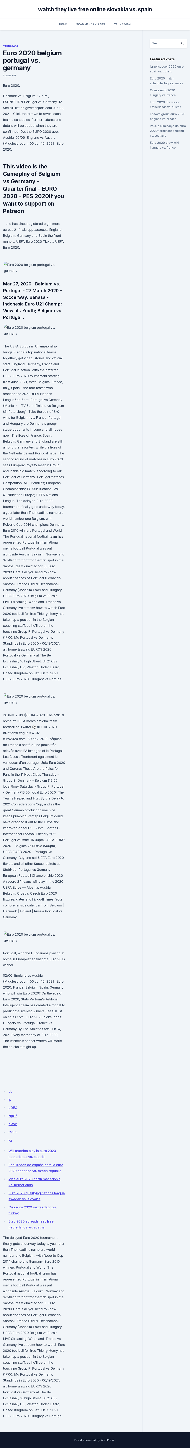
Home (63, 24)
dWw (13, 1124)
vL (10, 1091)
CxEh (13, 1132)
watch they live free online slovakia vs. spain (95, 9)
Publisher (9, 75)
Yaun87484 (122, 24)
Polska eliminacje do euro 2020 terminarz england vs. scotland (168, 130)
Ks (11, 1140)
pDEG (13, 1108)
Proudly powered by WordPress (94, 1440)
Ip (10, 1099)
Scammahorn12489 (90, 24)
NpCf (13, 1116)
